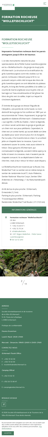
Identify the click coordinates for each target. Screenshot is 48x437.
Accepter (7, 433)
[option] (24, 262)
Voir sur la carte (17, 240)
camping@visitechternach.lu (14, 387)
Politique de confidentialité (12, 325)
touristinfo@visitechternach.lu (15, 364)
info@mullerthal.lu (19, 231)
